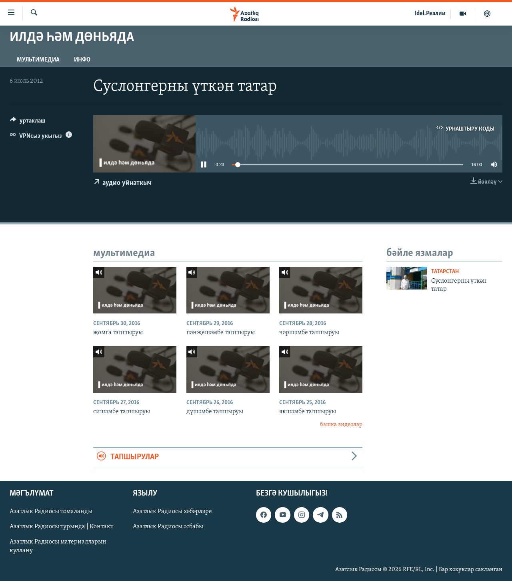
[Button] (27, 122)
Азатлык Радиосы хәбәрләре (172, 511)
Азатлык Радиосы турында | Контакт (61, 526)
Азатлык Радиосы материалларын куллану (58, 546)
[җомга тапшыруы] (134, 290)
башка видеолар (341, 425)
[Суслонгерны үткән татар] (406, 278)
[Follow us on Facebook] (263, 514)
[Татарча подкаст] (487, 13)
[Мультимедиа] (463, 13)
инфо (82, 60)
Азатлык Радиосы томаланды (51, 511)
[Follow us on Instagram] (301, 514)
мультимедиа (38, 60)
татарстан (445, 272)
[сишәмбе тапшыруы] (134, 369)
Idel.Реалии (430, 13)
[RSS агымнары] (339, 514)
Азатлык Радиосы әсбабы (168, 526)
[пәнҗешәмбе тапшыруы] (228, 290)
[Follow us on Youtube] (282, 514)
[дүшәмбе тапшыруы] (228, 369)
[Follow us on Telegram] (320, 514)
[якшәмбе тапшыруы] (320, 369)
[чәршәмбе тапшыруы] (320, 290)
